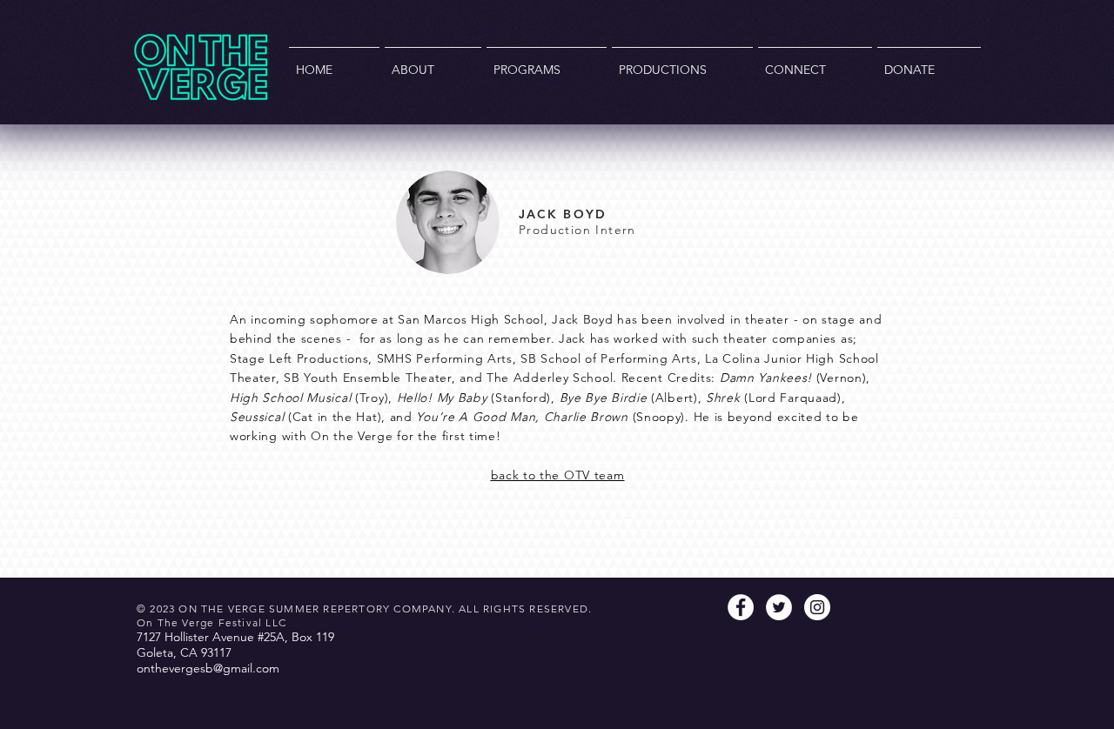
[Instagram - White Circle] (817, 607)
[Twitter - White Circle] (779, 607)
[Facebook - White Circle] (741, 607)
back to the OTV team (558, 475)
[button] (433, 62)
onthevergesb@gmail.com (208, 668)
